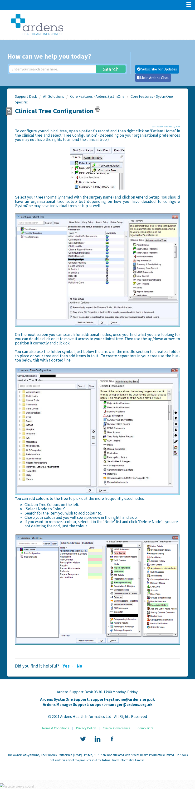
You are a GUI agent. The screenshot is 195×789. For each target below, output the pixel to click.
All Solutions (53, 96)
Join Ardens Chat (155, 77)
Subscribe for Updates (159, 69)
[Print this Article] (97, 109)
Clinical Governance (117, 728)
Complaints (145, 728)
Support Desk (26, 96)
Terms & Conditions (55, 728)
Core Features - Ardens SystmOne (97, 96)
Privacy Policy (86, 728)
